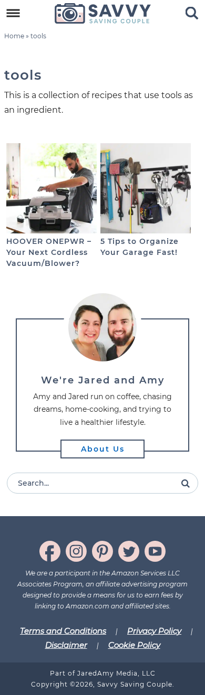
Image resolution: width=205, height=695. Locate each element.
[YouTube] (155, 551)
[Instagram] (76, 551)
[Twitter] (128, 551)
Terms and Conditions (63, 631)
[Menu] (13, 13)
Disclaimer (66, 645)
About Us (103, 449)
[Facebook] (49, 551)
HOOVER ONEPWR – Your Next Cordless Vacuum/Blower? (48, 252)
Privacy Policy (154, 631)
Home (14, 36)
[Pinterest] (102, 551)
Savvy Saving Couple (102, 13)
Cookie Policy (134, 645)
